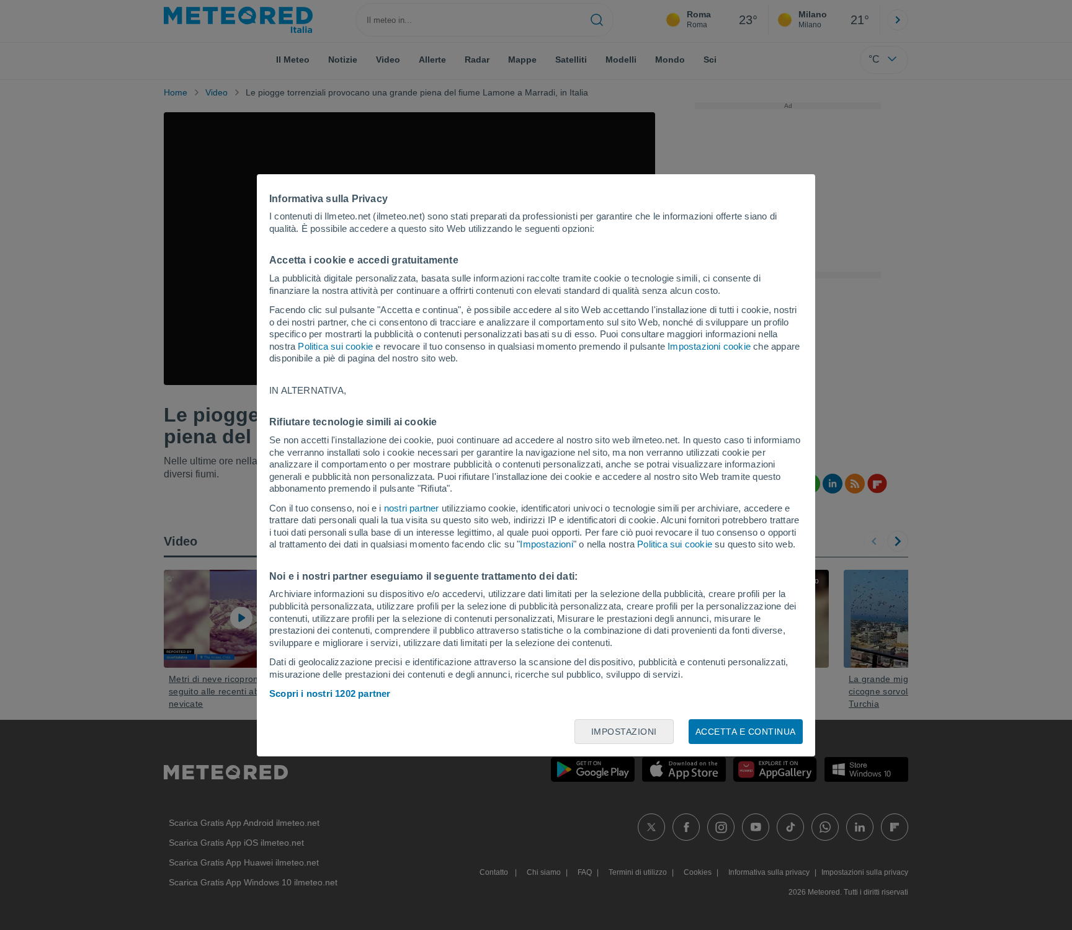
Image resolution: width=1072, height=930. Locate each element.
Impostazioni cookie (709, 346)
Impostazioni (546, 544)
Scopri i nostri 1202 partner (330, 693)
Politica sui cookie (335, 346)
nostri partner (411, 508)
